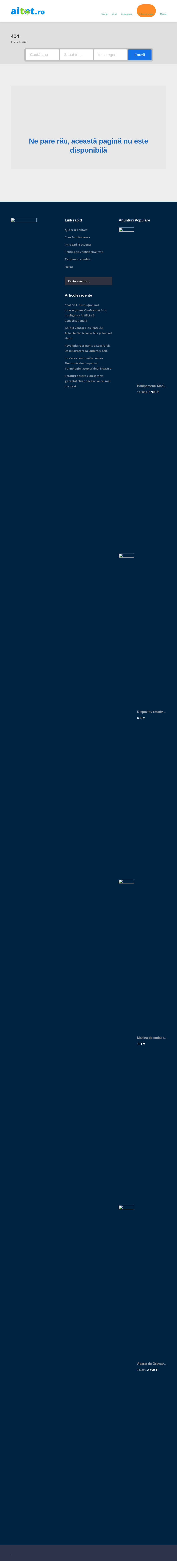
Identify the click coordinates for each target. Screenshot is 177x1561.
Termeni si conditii (78, 259)
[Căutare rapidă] (163, 37)
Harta (69, 267)
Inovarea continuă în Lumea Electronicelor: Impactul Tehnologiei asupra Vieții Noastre (88, 363)
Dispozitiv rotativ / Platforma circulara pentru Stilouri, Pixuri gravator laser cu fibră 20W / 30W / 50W (151, 712)
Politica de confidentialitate (84, 252)
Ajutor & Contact (76, 230)
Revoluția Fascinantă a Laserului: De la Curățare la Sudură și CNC (87, 348)
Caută (139, 54)
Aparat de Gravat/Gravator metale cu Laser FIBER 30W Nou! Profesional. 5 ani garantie (151, 1364)
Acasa (14, 42)
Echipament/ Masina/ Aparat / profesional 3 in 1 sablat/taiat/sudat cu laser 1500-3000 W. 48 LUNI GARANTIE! (151, 386)
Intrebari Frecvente (78, 244)
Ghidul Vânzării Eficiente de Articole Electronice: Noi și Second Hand (88, 333)
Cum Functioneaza (77, 237)
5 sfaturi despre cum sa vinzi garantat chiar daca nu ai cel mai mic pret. (87, 381)
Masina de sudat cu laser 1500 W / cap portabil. (151, 1038)
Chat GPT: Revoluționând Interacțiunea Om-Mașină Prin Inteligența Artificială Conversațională (85, 312)
